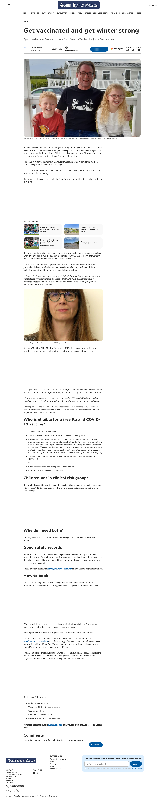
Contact (53, 761)
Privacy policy (55, 764)
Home (26, 22)
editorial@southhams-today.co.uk (19, 791)
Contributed (37, 47)
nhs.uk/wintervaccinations (36, 641)
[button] (9, 5)
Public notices (55, 769)
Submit (136, 764)
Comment (95, 744)
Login (154, 6)
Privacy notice (137, 768)
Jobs (52, 766)
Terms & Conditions (58, 759)
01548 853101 (18, 786)
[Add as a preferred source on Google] (117, 49)
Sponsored (57, 49)
